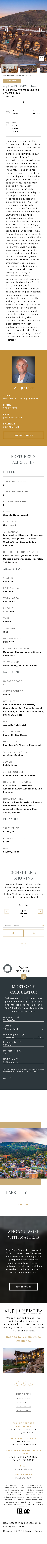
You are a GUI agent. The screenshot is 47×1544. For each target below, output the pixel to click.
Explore (23, 1204)
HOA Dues (9, 1059)
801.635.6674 (10, 408)
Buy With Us (23, 1398)
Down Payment (11, 1034)
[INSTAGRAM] (23, 1383)
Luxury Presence (13, 1526)
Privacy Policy (33, 1531)
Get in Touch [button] (23, 1287)
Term (6, 1026)
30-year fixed (10, 1029)
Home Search (23, 1402)
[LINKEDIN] (30, 1383)
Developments (23, 1406)
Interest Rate (10, 1051)
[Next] (40, 911)
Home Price (9, 1017)
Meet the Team (23, 1394)
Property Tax (10, 1042)
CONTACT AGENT (23, 435)
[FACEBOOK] (16, 1383)
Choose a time (11, 925)
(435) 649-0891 (23, 1478)
